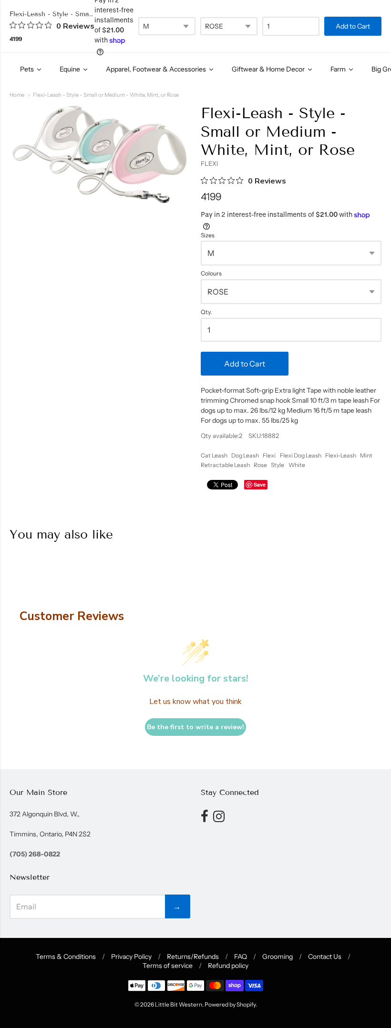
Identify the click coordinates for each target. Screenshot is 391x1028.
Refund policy (228, 965)
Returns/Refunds (193, 956)
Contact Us (324, 956)
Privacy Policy (131, 956)
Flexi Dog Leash (300, 455)
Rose (260, 464)
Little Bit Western (178, 1004)
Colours (211, 273)
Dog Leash (245, 455)
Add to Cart (244, 363)
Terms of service (168, 965)
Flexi (269, 455)
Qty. (206, 312)
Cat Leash (214, 455)
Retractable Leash (225, 464)
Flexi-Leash (340, 455)
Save (260, 484)
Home (17, 95)
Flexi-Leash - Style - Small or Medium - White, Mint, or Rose (106, 95)
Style (277, 464)
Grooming (277, 956)
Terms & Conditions (66, 956)
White (296, 464)
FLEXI (209, 163)
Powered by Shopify (230, 1004)
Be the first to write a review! (195, 727)
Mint (366, 455)
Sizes (208, 235)
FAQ (240, 956)
